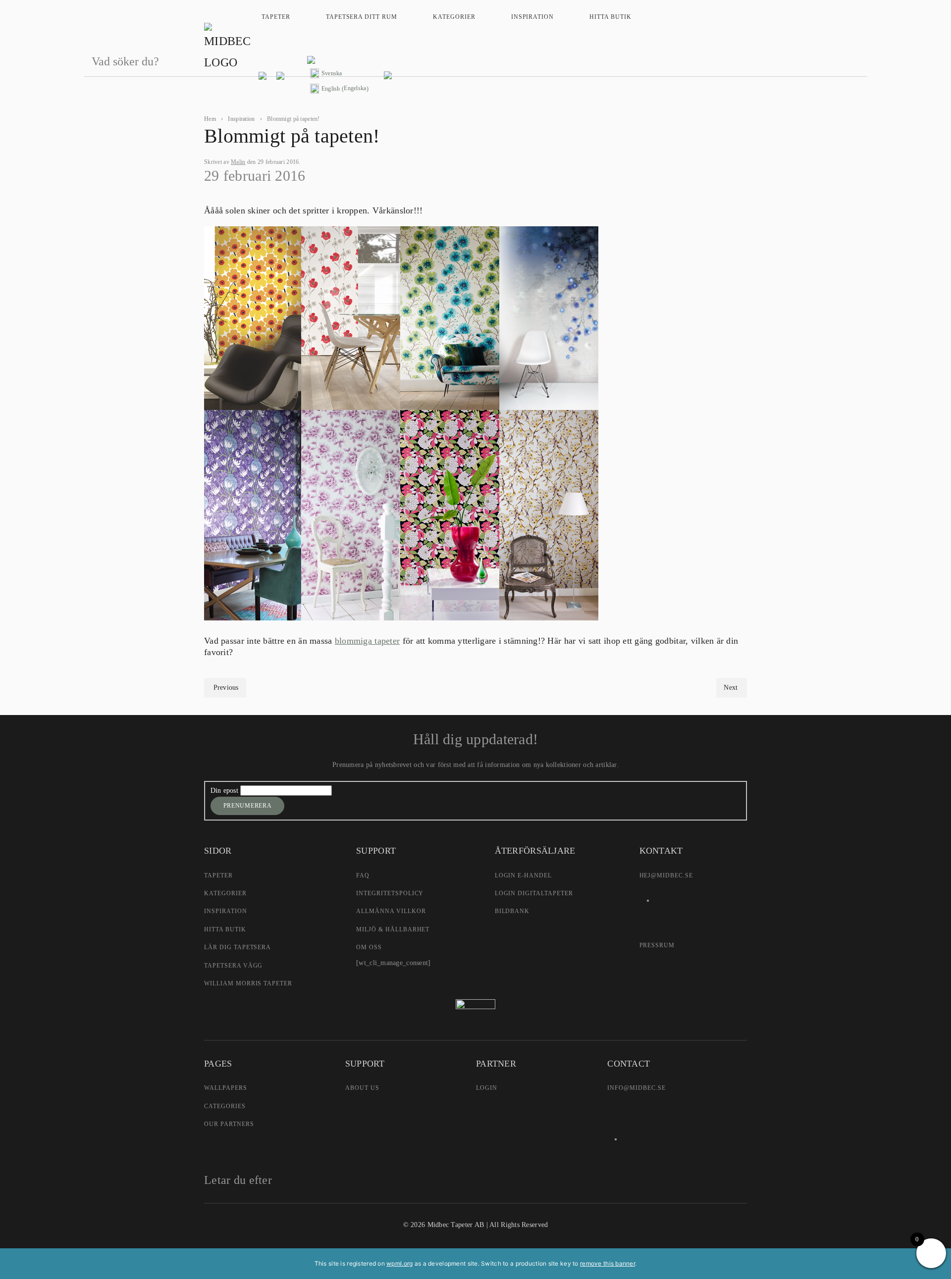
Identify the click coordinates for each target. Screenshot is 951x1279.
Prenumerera (247, 805)
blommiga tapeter (367, 641)
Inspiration (532, 16)
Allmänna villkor (390, 911)
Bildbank (512, 911)
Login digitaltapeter (534, 893)
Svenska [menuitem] (331, 73)
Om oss (369, 947)
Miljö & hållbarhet (392, 929)
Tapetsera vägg (233, 965)
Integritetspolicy (389, 893)
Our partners (229, 1124)
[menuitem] (339, 73)
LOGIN (486, 1087)
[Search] (854, 62)
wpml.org (399, 1263)
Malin (238, 161)
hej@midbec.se (666, 875)
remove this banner (607, 1263)
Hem (210, 118)
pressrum (657, 945)
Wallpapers (225, 1087)
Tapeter (276, 16)
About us (362, 1087)
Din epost (226, 790)
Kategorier (454, 16)
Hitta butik (610, 16)
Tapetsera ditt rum (361, 16)
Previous (226, 687)
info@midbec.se (636, 1087)
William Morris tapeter (248, 983)
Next (731, 687)
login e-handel (523, 875)
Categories (225, 1106)
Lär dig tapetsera (237, 947)
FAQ (363, 875)
